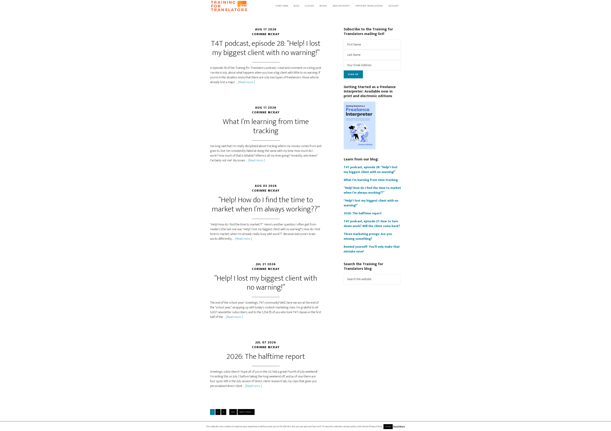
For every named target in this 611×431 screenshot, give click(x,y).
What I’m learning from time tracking (266, 126)
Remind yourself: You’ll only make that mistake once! (372, 249)
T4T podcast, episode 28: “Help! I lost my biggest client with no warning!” (265, 48)
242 (233, 412)
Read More (399, 426)
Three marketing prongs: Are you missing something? (368, 236)
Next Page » (246, 412)
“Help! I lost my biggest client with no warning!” (265, 283)
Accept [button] (388, 426)
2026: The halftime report (265, 356)
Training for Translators (238, 6)
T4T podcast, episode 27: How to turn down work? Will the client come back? (372, 224)
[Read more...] (246, 82)
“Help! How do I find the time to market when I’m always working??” (266, 205)
